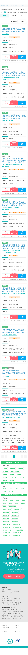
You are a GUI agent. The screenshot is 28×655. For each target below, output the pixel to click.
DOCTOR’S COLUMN (16, 609)
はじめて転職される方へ (16, 598)
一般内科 (5, 468)
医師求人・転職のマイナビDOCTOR (9, 5)
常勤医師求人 (23, 5)
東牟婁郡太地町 (6, 532)
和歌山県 (11, 491)
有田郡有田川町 (15, 515)
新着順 (22, 21)
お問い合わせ (17, 627)
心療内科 (19, 474)
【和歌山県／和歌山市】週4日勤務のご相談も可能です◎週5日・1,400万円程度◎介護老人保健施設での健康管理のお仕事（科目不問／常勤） (14, 413)
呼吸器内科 (20, 468)
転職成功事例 (5, 604)
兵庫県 (22, 489)
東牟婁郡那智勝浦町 (18, 530)
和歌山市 (5, 500)
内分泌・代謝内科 (15, 471)
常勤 (4, 15)
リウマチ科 (21, 477)
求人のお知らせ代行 (7, 616)
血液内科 (5, 480)
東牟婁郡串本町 (16, 535)
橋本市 (17, 500)
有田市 (23, 500)
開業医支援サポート (7, 615)
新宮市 (16, 503)
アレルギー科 (13, 477)
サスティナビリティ (19, 634)
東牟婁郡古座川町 (17, 532)
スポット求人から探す (8, 592)
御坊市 (4, 503)
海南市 (11, 500)
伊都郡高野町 (6, 512)
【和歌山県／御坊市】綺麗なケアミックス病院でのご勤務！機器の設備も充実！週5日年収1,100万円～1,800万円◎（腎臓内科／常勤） (14, 372)
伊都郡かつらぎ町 (7, 509)
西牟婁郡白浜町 (6, 527)
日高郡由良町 (6, 521)
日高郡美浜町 (6, 518)
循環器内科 (12, 468)
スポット (23, 15)
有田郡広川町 (6, 515)
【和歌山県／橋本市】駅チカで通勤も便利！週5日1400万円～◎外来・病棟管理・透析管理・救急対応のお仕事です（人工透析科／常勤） (14, 331)
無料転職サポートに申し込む (14, 576)
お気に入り (6, 57)
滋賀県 (4, 489)
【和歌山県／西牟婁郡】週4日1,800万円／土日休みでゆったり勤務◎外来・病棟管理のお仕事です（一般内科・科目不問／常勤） (14, 246)
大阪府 (16, 489)
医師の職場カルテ (18, 616)
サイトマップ (4, 631)
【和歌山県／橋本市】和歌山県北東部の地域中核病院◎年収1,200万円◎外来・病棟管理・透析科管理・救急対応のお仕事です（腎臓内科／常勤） (14, 30)
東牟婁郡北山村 (6, 535)
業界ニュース (16, 613)
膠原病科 (12, 480)
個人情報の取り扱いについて (7, 628)
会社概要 (3, 625)
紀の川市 (23, 503)
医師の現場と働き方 (18, 611)
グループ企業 (17, 631)
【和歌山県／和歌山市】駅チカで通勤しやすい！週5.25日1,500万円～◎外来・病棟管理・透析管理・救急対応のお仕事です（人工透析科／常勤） (14, 73)
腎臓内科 (5, 474)
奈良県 (4, 491)
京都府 (10, 489)
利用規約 (17, 625)
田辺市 (10, 503)
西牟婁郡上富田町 (17, 527)
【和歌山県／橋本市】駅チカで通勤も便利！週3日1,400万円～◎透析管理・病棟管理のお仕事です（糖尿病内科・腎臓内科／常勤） (14, 203)
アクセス (3, 634)
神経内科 (12, 474)
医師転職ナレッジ (6, 611)
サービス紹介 (5, 598)
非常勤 (14, 15)
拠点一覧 (18, 602)
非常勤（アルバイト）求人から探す (11, 591)
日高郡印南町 (15, 521)
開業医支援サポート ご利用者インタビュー (13, 618)
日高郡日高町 (15, 518)
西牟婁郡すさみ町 (7, 530)
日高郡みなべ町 (6, 524)
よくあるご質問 (14, 604)
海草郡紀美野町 (12, 506)
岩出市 (4, 506)
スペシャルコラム (6, 613)
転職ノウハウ (5, 609)
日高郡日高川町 (16, 524)
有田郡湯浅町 (15, 512)
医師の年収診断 (18, 615)
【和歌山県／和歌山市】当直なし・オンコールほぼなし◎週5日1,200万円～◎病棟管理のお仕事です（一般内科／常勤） (14, 116)
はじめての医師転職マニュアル (10, 600)
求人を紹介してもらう (14, 57)
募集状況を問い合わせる (14, 400)
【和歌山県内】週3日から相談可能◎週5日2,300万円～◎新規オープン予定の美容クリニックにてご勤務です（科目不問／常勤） (14, 289)
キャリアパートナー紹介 (8, 602)
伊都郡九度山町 (17, 509)
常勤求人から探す (6, 589)
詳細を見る (22, 57)
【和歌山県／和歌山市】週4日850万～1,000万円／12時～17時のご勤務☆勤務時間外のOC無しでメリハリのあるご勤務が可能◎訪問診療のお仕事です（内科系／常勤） (14, 160)
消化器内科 (5, 471)
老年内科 (5, 477)
